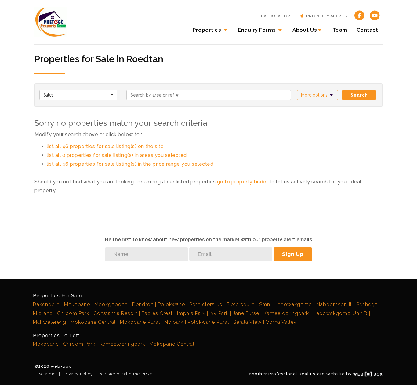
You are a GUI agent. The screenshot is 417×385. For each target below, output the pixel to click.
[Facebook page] (359, 15)
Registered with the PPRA (125, 373)
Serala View (247, 322)
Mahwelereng (49, 322)
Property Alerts (325, 16)
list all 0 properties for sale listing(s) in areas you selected (117, 155)
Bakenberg (46, 304)
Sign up (292, 254)
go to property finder (242, 182)
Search (359, 95)
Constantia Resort (115, 313)
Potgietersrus (205, 304)
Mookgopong (111, 304)
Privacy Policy (78, 373)
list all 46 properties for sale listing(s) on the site (105, 146)
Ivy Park (219, 313)
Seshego (367, 304)
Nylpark (173, 322)
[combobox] (78, 95)
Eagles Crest (157, 313)
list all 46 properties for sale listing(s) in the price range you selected (130, 164)
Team (339, 30)
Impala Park (191, 313)
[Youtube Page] (375, 15)
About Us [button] (304, 30)
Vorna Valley (281, 322)
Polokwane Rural (208, 322)
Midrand (43, 313)
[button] (317, 95)
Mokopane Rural (140, 322)
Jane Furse (246, 313)
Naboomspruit (334, 304)
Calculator (275, 16)
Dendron (143, 304)
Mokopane (77, 304)
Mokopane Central (93, 322)
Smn (264, 304)
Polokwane (171, 304)
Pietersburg (241, 304)
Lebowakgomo (293, 304)
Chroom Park (73, 313)
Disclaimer (45, 373)
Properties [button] (207, 30)
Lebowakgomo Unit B (340, 313)
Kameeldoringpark (286, 313)
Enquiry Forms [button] (257, 30)
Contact (367, 30)
